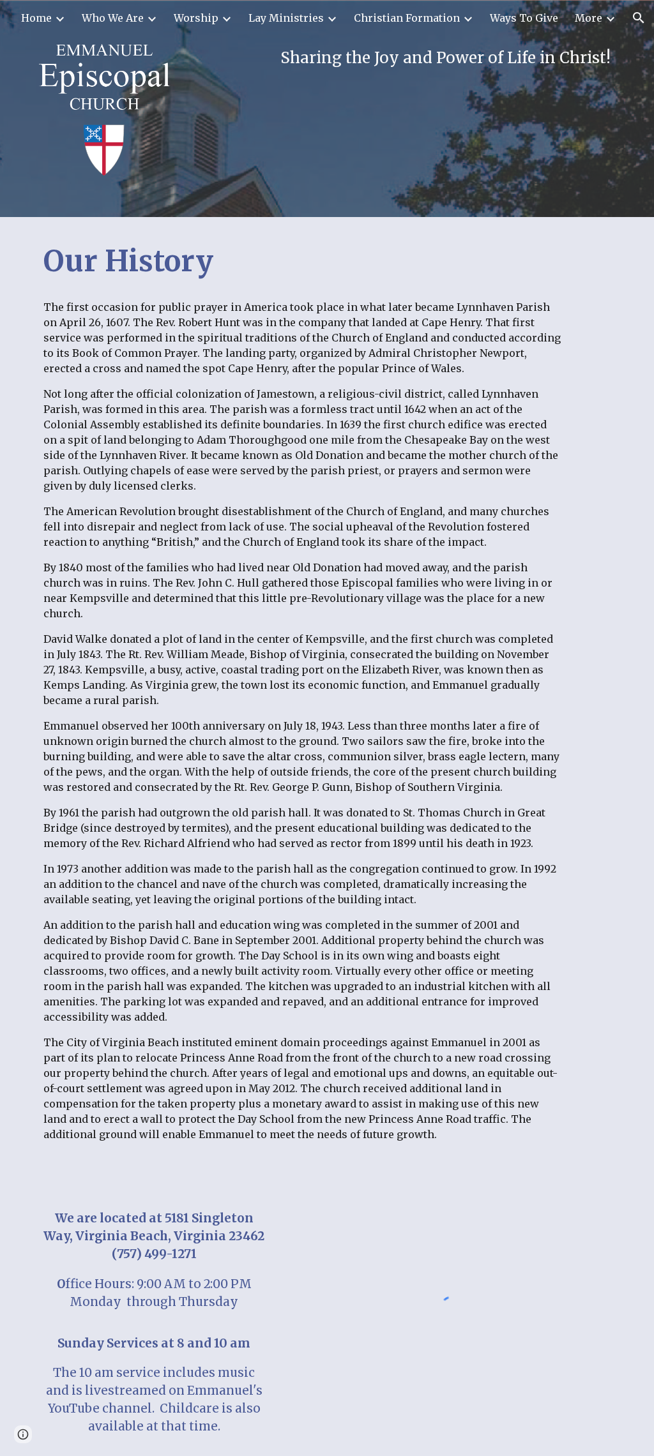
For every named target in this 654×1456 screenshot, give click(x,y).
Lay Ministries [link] (286, 17)
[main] (401, 58)
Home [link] (36, 17)
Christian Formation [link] (407, 17)
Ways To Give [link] (524, 17)
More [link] (588, 17)
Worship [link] (196, 17)
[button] (638, 18)
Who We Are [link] (113, 17)
